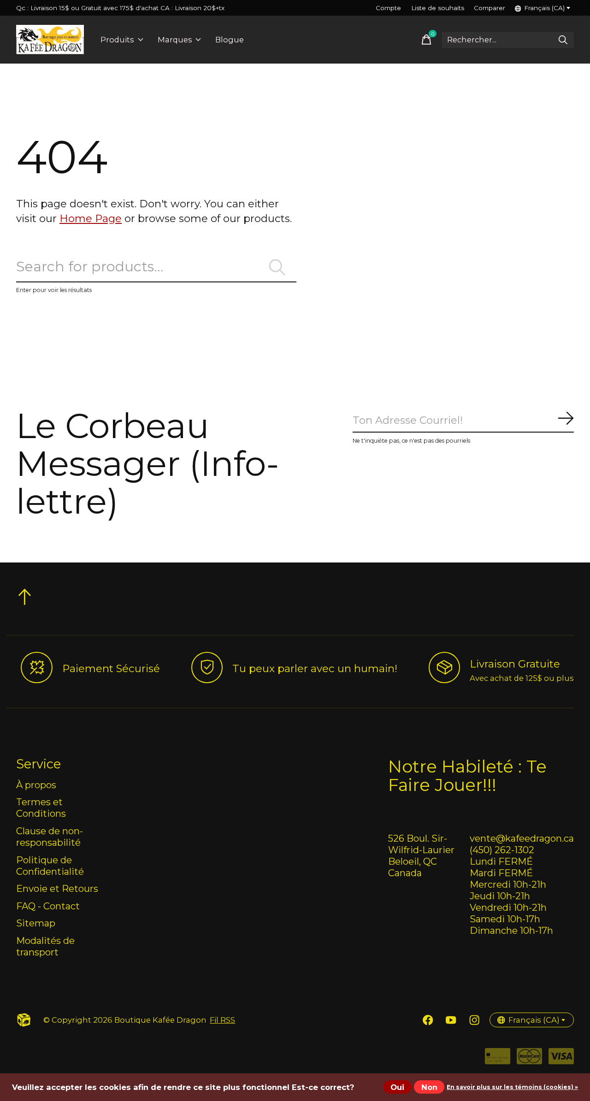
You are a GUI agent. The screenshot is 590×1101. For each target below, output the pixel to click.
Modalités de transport (45, 946)
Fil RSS (222, 1020)
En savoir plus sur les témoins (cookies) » (512, 1086)
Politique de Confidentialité (50, 865)
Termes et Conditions (41, 807)
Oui (397, 1087)
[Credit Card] (497, 1059)
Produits (117, 39)
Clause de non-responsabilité (49, 836)
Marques (175, 39)
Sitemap (35, 923)
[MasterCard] (529, 1059)
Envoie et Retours (57, 888)
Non (429, 1087)
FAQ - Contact (48, 906)
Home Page (90, 218)
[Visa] (561, 1059)
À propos (36, 785)
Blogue (229, 39)
